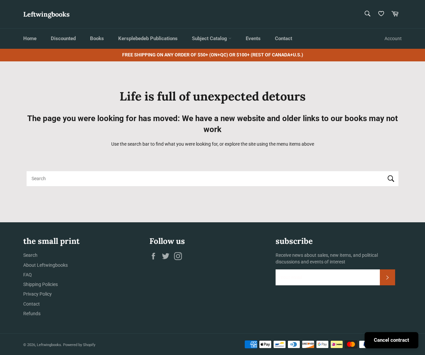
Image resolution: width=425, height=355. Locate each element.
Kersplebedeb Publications (148, 38)
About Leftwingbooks (45, 265)
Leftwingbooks (46, 14)
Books (97, 38)
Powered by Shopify (79, 345)
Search (30, 255)
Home (30, 38)
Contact (283, 38)
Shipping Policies (40, 284)
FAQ (27, 274)
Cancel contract (391, 340)
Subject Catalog (210, 38)
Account (393, 38)
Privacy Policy (37, 294)
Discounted (63, 38)
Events (253, 38)
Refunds (32, 313)
